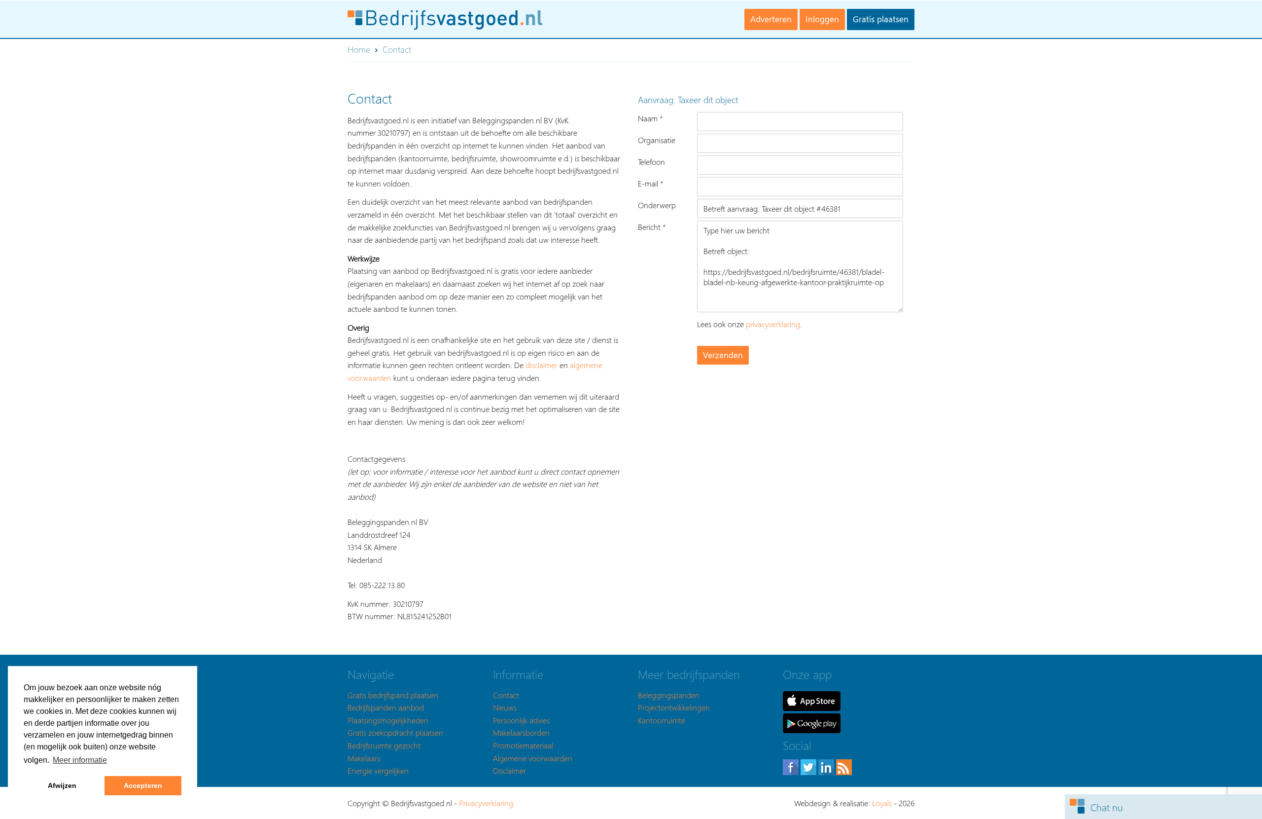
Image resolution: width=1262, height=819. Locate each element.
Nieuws (505, 707)
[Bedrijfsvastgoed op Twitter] (809, 766)
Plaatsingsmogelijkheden (388, 720)
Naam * (650, 118)
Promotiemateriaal (523, 745)
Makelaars (364, 758)
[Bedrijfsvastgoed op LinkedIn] (827, 766)
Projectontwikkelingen (674, 707)
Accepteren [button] (143, 785)
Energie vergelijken (378, 770)
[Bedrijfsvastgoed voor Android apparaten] (812, 722)
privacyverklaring (773, 324)
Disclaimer (509, 770)
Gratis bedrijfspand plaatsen (393, 695)
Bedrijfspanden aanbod (386, 707)
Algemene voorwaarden (532, 758)
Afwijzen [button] (62, 785)
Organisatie (656, 140)
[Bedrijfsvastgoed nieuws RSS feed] (844, 766)
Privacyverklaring (486, 803)
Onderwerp (657, 205)
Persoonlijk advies (521, 720)
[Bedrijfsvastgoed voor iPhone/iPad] (812, 700)
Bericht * (652, 227)
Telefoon (651, 161)
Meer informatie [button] (80, 760)
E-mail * (651, 183)
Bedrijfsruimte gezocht (384, 745)
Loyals (882, 803)
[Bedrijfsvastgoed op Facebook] (792, 766)
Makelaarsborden (521, 732)
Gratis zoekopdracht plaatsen (395, 732)
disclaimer (542, 365)
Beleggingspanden (669, 695)
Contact (506, 695)
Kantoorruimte (661, 720)
